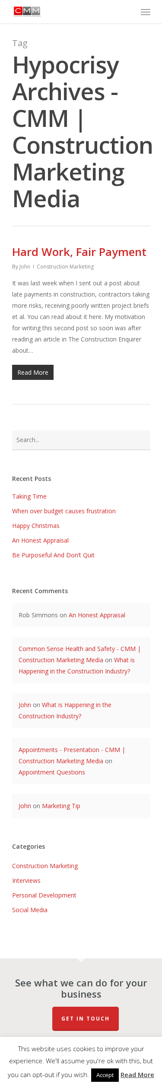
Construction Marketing (65, 266)
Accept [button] (105, 1075)
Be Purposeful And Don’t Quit (53, 555)
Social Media (30, 910)
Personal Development (44, 895)
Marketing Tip (61, 806)
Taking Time (29, 496)
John (24, 266)
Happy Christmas (36, 525)
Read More (137, 1074)
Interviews (26, 880)
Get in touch (85, 1018)
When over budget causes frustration (64, 511)
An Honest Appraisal (40, 540)
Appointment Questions (52, 772)
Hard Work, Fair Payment (79, 251)
